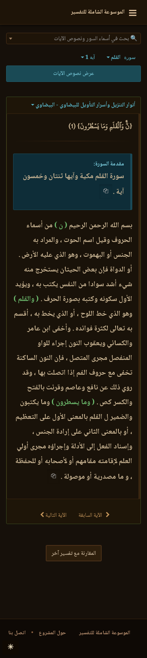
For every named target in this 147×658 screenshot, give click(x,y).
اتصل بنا (17, 633)
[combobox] (73, 38)
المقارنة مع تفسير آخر (73, 554)
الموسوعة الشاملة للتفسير (104, 633)
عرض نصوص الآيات (73, 74)
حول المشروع (52, 633)
